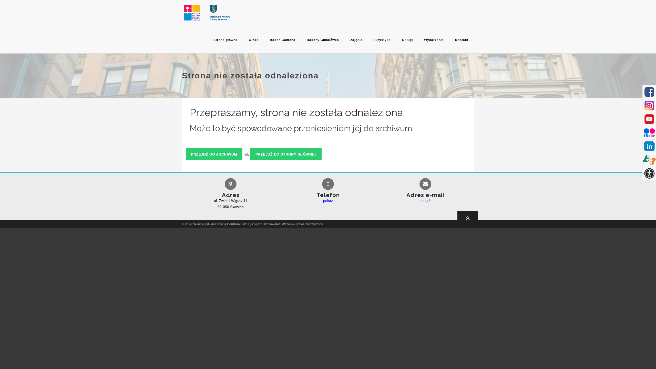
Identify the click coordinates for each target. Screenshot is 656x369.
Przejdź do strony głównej (286, 154)
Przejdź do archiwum (214, 154)
